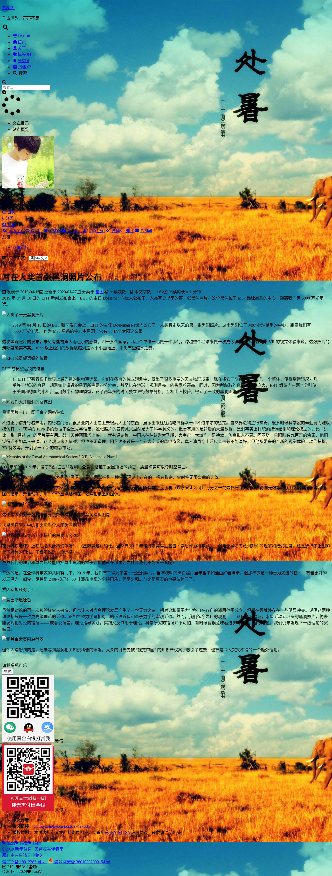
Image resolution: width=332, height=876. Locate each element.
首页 (22, 42)
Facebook (75, 231)
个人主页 (16, 231)
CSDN (55, 231)
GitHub (37, 231)
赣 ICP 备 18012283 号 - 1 (24, 862)
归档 (24, 67)
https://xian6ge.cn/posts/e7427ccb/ (62, 826)
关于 (22, 48)
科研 (36, 843)
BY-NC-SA (120, 832)
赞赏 (7, 672)
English (24, 36)
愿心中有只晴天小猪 (20, 855)
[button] (4, 92)
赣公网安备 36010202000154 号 (81, 862)
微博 (115, 231)
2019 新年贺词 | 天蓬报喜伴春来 (34, 849)
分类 (23, 60)
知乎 (129, 231)
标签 (24, 54)
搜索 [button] (22, 73)
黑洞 (10, 843)
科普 (23, 843)
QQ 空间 (97, 231)
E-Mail (146, 231)
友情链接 (20, 247)
